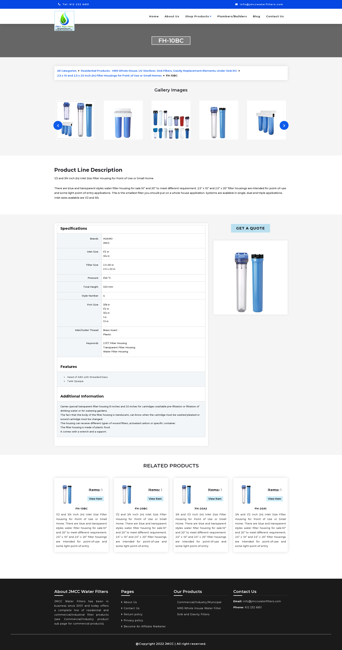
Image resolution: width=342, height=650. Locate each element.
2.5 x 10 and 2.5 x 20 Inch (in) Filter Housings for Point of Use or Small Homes (109, 75)
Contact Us (275, 16)
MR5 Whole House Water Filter (199, 608)
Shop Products (197, 16)
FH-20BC (141, 508)
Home (154, 16)
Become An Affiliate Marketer (145, 626)
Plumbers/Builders (232, 16)
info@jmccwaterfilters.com (261, 4)
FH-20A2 (201, 508)
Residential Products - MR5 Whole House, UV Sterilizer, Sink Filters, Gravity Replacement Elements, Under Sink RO (159, 70)
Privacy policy (133, 620)
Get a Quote (250, 228)
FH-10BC (82, 508)
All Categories (66, 70)
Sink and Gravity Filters (193, 614)
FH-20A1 (260, 508)
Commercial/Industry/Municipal (199, 602)
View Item (95, 498)
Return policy (133, 614)
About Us (172, 16)
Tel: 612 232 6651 (75, 4)
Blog (256, 16)
